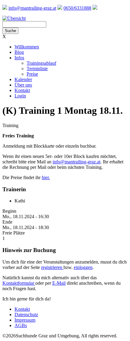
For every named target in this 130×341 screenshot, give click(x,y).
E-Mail (59, 283)
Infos (19, 57)
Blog (19, 52)
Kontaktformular (18, 283)
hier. (46, 177)
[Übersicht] (14, 18)
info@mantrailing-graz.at (32, 8)
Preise (32, 74)
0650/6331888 (77, 8)
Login (20, 95)
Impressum (25, 320)
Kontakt (22, 90)
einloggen (83, 267)
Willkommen (27, 46)
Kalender (23, 79)
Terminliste (37, 68)
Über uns (23, 84)
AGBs (21, 325)
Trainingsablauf (41, 63)
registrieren (52, 267)
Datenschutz (26, 314)
